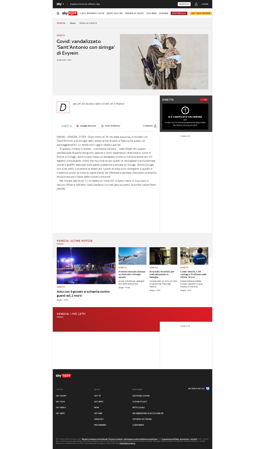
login (205, 4)
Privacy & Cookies (115, 439)
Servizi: (97, 389)
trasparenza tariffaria (170, 439)
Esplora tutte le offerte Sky (85, 4)
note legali (138, 407)
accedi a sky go (196, 388)
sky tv (97, 396)
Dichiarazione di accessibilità (147, 413)
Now (96, 407)
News (73, 23)
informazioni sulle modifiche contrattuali (140, 439)
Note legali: (137, 389)
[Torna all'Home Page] (69, 13)
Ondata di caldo (134, 13)
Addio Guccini (115, 13)
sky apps (99, 401)
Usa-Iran (151, 13)
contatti (193, 439)
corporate (138, 425)
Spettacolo (179, 13)
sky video (61, 407)
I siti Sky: (59, 389)
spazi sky (99, 419)
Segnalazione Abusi (127, 443)
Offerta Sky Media (142, 419)
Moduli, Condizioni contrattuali (95, 439)
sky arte (60, 413)
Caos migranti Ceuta (92, 13)
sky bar (98, 413)
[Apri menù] (58, 13)
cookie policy (139, 401)
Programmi (100, 425)
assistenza (184, 439)
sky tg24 (60, 401)
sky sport (61, 396)
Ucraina (163, 13)
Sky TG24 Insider (200, 13)
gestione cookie (141, 396)
